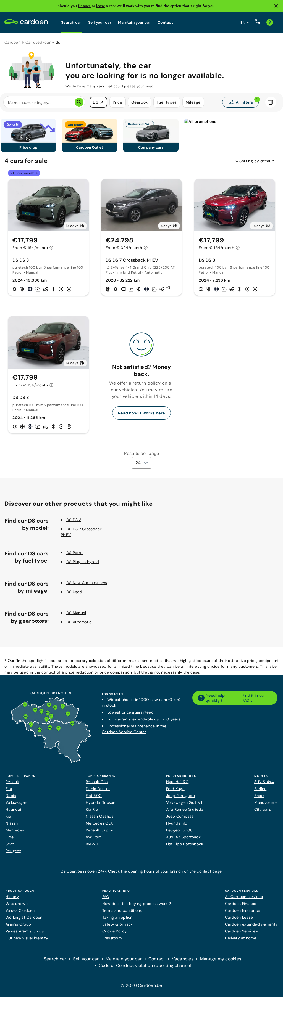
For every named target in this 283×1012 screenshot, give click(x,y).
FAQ (105, 896)
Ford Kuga (175, 788)
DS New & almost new (86, 582)
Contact (165, 22)
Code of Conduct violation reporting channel (145, 965)
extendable (142, 719)
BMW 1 (92, 843)
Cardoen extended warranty (251, 924)
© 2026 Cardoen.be (141, 985)
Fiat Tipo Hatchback (184, 843)
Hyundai (13, 809)
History (12, 896)
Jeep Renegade (180, 795)
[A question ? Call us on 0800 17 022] (257, 22)
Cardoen (12, 42)
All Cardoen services (244, 896)
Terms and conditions (122, 910)
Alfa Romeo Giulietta (185, 809)
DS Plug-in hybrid (82, 561)
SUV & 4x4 (264, 781)
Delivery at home (240, 938)
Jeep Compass (180, 816)
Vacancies (182, 959)
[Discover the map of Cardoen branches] (51, 761)
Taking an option (117, 917)
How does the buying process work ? (136, 903)
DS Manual (76, 612)
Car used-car (38, 42)
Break (259, 795)
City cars (262, 809)
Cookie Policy (114, 931)
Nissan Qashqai (100, 816)
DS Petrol (74, 552)
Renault (12, 781)
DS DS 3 (73, 519)
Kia (8, 816)
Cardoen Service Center (124, 731)
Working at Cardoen (24, 917)
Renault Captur (100, 830)
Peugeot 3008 (179, 830)
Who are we (17, 903)
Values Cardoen (20, 910)
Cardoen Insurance (242, 910)
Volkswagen (16, 802)
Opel (10, 836)
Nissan (12, 823)
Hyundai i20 (177, 781)
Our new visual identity (27, 938)
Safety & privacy (117, 924)
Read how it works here (141, 412)
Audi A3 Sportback (183, 836)
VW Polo (93, 836)
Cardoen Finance (240, 903)
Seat (10, 843)
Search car (71, 22)
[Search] (79, 102)
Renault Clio (97, 781)
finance (84, 6)
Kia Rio (92, 809)
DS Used (74, 591)
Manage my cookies (220, 959)
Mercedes (15, 830)
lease (100, 6)
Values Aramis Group (25, 931)
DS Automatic (78, 621)
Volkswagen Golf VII (184, 802)
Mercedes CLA (99, 823)
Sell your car (99, 22)
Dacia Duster (98, 788)
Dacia (11, 795)
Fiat (9, 788)
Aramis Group (18, 924)
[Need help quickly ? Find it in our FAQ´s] (269, 22)
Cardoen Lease (239, 917)
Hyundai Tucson (101, 802)
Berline (260, 788)
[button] (101, 102)
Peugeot (13, 850)
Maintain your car (134, 22)
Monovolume (266, 802)
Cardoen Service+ (241, 931)
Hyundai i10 (177, 823)
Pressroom (112, 938)
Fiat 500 (94, 795)
